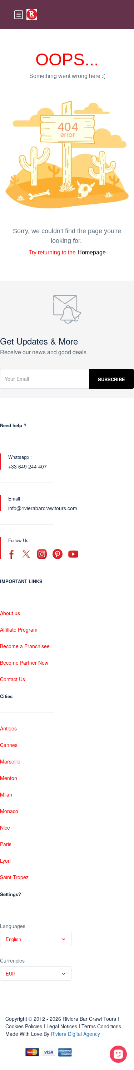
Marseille (10, 761)
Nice (5, 827)
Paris (5, 844)
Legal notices (61, 1026)
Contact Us (12, 679)
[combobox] (35, 939)
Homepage (92, 252)
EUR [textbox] (10, 973)
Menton (8, 777)
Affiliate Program (19, 629)
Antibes (8, 728)
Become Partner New (24, 662)
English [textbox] (13, 939)
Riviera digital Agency (75, 1033)
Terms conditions (101, 1026)
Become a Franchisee (25, 646)
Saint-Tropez (14, 877)
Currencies (12, 960)
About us (10, 613)
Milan (6, 794)
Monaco (9, 811)
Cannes (9, 744)
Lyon (5, 860)
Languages (12, 926)
